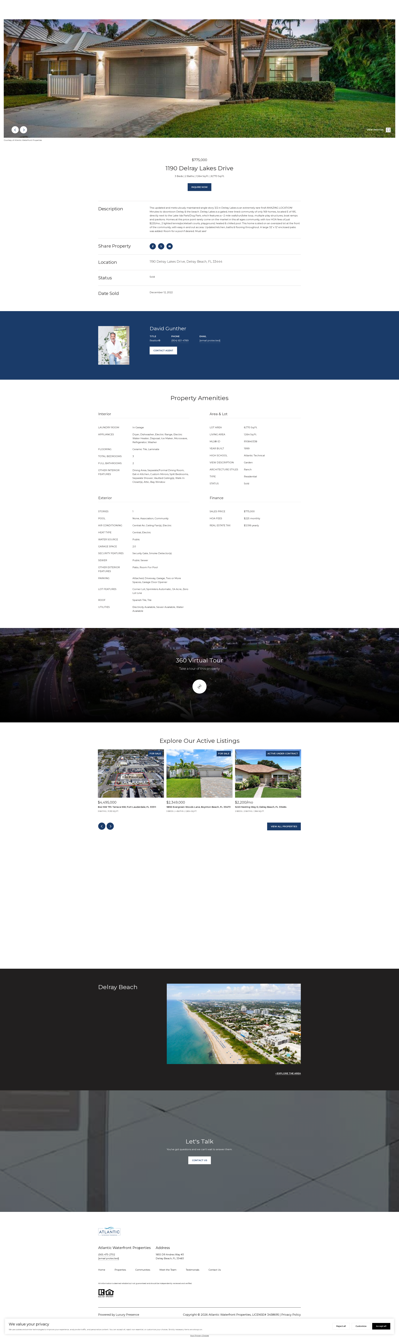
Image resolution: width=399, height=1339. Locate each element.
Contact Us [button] (199, 1160)
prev (15, 129)
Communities (142, 1269)
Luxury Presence (127, 1314)
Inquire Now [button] (199, 187)
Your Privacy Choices (199, 1335)
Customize (361, 1326)
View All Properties (284, 826)
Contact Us (215, 1269)
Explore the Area (289, 1073)
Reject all (341, 1326)
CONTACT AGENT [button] (163, 350)
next (23, 129)
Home (101, 1269)
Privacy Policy (291, 1314)
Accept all (381, 1326)
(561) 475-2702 (106, 1254)
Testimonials (192, 1269)
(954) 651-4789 (180, 340)
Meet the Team (167, 1269)
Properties (120, 1269)
